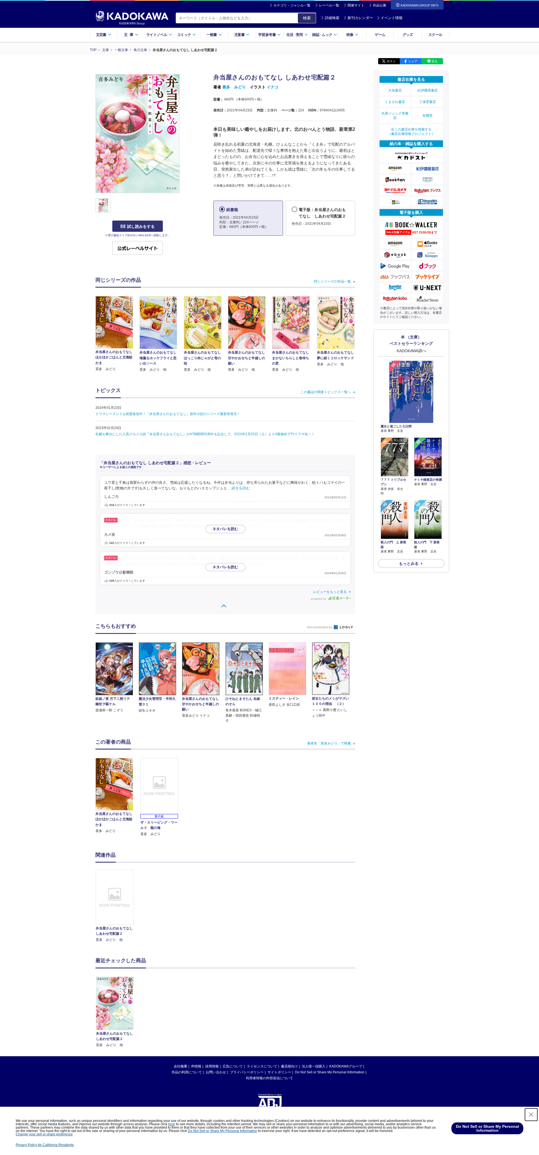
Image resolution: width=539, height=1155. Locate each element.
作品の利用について (187, 1072)
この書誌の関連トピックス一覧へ (325, 392)
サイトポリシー (279, 1072)
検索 (307, 18)
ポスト (391, 61)
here (171, 1124)
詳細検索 (332, 18)
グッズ (408, 35)
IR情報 (196, 1066)
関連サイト (356, 5)
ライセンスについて (262, 1066)
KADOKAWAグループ (345, 1066)
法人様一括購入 (313, 1066)
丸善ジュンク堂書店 (395, 115)
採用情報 (212, 1066)
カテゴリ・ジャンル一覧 (291, 5)
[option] (117, 906)
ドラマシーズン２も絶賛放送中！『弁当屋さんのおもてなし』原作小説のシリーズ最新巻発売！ (167, 414)
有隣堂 (427, 116)
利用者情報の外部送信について (269, 1078)
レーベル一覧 (329, 5)
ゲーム (380, 35)
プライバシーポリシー (247, 1072)
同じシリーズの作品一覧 (332, 281)
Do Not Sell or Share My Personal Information (329, 1072)
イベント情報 (392, 18)
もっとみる (409, 563)
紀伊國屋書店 (427, 90)
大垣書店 (395, 90)
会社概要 (180, 1066)
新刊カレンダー (360, 18)
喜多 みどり (234, 87)
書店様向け (289, 1066)
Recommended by (320, 627)
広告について (233, 1066)
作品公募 (379, 5)
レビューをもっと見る (330, 592)
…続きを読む (239, 488)
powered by (319, 598)
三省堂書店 (427, 102)
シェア (412, 61)
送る (434, 61)
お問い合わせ (216, 1072)
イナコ (272, 87)
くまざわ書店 (395, 102)
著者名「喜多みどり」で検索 (329, 743)
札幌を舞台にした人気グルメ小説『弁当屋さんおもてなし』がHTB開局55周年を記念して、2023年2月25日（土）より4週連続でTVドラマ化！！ (205, 434)
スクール (435, 35)
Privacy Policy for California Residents (45, 1145)
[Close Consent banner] (531, 1114)
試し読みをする (141, 226)
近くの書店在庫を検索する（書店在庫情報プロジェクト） (411, 131)
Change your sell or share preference (44, 1134)
